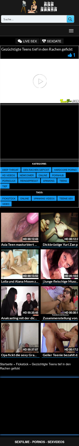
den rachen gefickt (36, 169)
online (24, 198)
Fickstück (8, 198)
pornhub (58, 175)
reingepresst (29, 180)
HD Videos (8, 175)
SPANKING (49, 180)
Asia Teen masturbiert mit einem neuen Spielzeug (38, 244)
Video (5, 204)
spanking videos (44, 198)
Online (43, 175)
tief (4, 186)
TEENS (63, 180)
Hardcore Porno (65, 169)
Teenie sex (66, 198)
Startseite (6, 364)
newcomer (27, 175)
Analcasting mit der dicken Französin (28, 318)
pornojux (8, 180)
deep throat (10, 169)
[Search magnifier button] (70, 19)
